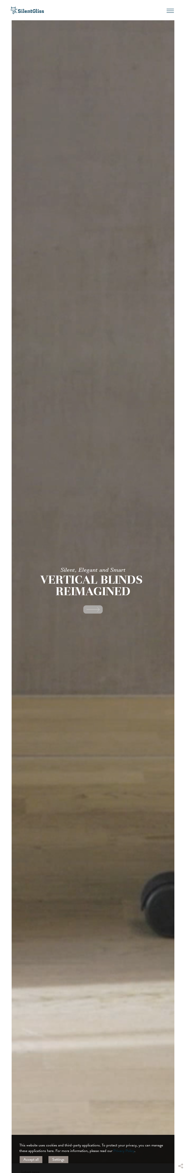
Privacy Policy (123, 1151)
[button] (180, 1129)
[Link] (93, 609)
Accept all (31, 1159)
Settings (58, 1159)
